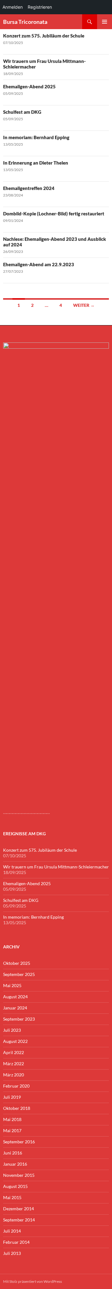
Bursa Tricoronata (25, 21)
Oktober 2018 (16, 1108)
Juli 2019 (12, 1097)
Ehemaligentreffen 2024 (28, 188)
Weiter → (84, 305)
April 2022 (13, 1052)
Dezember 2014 (18, 1208)
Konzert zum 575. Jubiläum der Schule (43, 35)
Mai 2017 (12, 1130)
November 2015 (19, 1175)
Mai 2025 (12, 985)
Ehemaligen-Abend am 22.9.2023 (38, 264)
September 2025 (19, 974)
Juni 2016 (12, 1152)
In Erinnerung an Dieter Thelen (35, 163)
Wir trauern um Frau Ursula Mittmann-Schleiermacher (56, 866)
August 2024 (15, 996)
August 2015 (15, 1186)
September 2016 (19, 1141)
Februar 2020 (16, 1085)
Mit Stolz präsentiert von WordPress (32, 1281)
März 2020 (13, 1074)
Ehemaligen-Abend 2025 (29, 86)
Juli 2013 (12, 1253)
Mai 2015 (12, 1197)
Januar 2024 (15, 1007)
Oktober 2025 (16, 963)
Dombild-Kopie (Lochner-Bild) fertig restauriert (53, 213)
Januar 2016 (15, 1164)
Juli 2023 (12, 1030)
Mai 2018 (12, 1119)
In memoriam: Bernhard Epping (36, 137)
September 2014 (19, 1219)
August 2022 (15, 1041)
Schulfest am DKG (22, 112)
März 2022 (13, 1063)
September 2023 (19, 1019)
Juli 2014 (12, 1231)
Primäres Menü (104, 21)
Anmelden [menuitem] (12, 7)
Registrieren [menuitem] (40, 7)
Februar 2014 (16, 1242)
